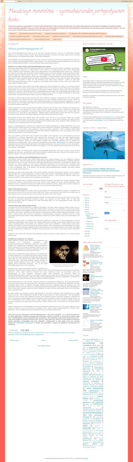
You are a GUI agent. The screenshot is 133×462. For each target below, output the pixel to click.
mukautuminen (86, 383)
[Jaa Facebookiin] (27, 330)
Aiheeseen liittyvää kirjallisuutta (114, 36)
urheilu (91, 430)
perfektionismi (64, 332)
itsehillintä (92, 359)
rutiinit (17, 334)
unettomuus (85, 430)
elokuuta (88, 221)
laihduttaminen (86, 371)
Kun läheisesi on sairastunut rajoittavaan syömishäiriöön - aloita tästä (96, 263)
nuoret (101, 386)
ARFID (84, 347)
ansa (98, 345)
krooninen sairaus (97, 366)
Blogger (86, 458)
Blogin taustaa (57, 39)
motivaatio (98, 379)
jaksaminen (86, 361)
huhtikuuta (89, 228)
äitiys (102, 445)
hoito (101, 356)
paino (92, 392)
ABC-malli (85, 339)
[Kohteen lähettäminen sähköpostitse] (21, 330)
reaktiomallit (99, 402)
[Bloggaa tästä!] (23, 330)
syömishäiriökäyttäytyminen (26, 334)
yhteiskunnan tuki (87, 445)
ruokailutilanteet (98, 404)
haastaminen (94, 356)
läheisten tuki (87, 374)
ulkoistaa (41, 54)
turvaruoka (97, 425)
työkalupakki (87, 429)
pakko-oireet (49, 332)
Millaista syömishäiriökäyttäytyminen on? (25, 49)
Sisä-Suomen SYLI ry (109, 117)
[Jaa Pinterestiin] (28, 330)
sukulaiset (90, 410)
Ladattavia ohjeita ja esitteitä (42, 39)
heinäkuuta (89, 224)
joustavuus (85, 363)
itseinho (33, 332)
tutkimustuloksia (87, 427)
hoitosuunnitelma (90, 358)
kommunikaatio (87, 366)
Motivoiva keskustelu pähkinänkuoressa (20, 39)
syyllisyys (98, 410)
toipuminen (86, 423)
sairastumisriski (87, 407)
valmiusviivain (97, 437)
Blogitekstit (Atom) (45, 345)
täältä (37, 250)
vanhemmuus (87, 439)
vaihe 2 (93, 434)
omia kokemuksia (95, 388)
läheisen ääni (97, 373)
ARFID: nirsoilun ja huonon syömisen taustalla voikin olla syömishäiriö (95, 247)
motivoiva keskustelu (91, 381)
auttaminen (94, 347)
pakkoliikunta (56, 332)
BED (84, 349)
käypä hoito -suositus (93, 369)
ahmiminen (101, 339)
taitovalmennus (97, 418)
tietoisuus (98, 420)
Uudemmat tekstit (14, 340)
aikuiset (88, 341)
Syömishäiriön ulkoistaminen (24, 323)
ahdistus (93, 339)
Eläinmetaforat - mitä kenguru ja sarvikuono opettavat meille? (96, 306)
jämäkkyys (100, 363)
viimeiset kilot (87, 442)
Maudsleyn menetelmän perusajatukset (55, 33)
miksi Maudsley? (96, 378)
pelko (100, 394)
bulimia (91, 349)
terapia (91, 420)
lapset (98, 371)
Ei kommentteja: (13, 330)
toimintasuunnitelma (96, 422)
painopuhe (99, 392)
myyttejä (94, 386)
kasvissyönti (88, 364)
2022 (86, 202)
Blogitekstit (13, 33)
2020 (86, 205)
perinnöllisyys (97, 398)
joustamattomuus (40, 332)
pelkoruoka (85, 396)
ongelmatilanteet (94, 391)
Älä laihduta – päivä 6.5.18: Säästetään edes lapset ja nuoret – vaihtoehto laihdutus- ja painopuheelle (96, 291)
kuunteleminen (86, 368)
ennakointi (88, 352)
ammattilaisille (89, 343)
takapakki (85, 420)
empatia (101, 351)
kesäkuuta (89, 226)
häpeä (99, 358)
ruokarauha (89, 405)
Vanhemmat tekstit (73, 340)
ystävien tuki (96, 445)
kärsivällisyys (99, 368)
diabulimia (85, 351)
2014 (86, 236)
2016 (86, 231)
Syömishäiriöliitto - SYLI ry (101, 120)
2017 (86, 212)
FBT (98, 354)
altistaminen (97, 341)
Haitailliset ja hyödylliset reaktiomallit (19, 36)
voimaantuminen (97, 442)
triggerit (85, 425)
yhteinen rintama (90, 444)
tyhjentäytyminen (39, 334)
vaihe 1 (85, 434)
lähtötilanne (98, 374)
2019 (86, 207)
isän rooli (85, 359)
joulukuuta (89, 214)
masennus (93, 376)
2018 (86, 209)
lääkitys (84, 376)
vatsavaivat (93, 440)
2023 (86, 200)
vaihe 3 (99, 434)
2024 (86, 198)
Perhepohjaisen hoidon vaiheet (41, 36)
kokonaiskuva (97, 364)
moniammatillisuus (87, 379)
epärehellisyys (18, 332)
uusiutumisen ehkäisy (96, 432)
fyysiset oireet (86, 356)
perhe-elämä (71, 332)
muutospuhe (97, 383)
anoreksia (87, 345)
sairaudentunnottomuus (89, 409)
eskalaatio (92, 354)
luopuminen (86, 373)
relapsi (87, 404)
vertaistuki (100, 440)
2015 (86, 233)
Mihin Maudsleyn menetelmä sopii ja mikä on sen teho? (87, 36)
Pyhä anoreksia (61, 142)
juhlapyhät (92, 363)
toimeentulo (86, 422)
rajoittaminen (11, 334)
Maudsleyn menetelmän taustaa (61, 36)
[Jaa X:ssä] (25, 330)
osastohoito (85, 392)
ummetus (99, 428)
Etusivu (44, 340)
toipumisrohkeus (97, 423)
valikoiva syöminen (88, 435)
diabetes (98, 349)
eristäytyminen (26, 332)
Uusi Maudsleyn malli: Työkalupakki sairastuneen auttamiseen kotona (87, 33)
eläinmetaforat (92, 351)
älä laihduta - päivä (89, 447)
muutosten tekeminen (89, 384)
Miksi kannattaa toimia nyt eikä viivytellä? (30, 33)
